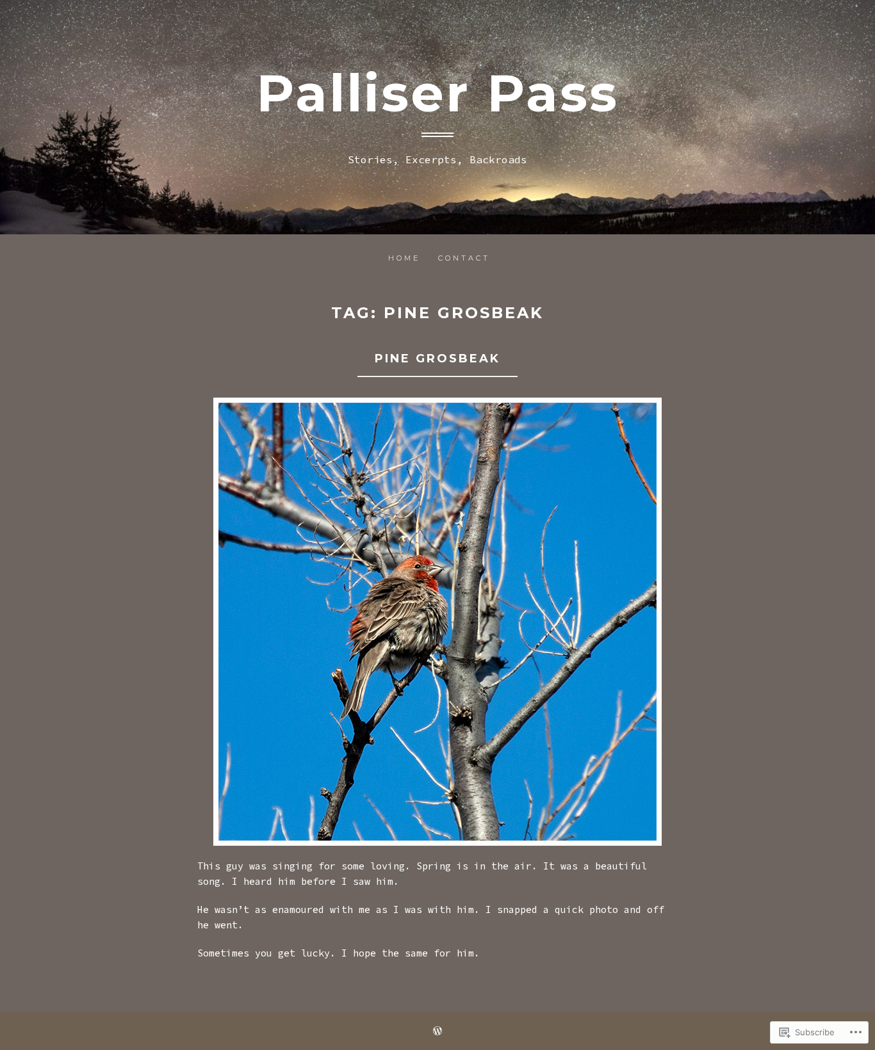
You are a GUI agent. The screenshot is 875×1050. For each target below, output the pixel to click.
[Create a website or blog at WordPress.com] (437, 1032)
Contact (464, 258)
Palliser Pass (437, 93)
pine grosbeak (437, 358)
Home (404, 258)
